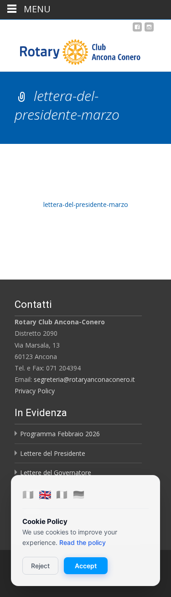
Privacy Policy (35, 390)
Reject (40, 566)
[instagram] (149, 30)
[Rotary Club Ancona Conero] (71, 50)
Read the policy (82, 542)
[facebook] (137, 30)
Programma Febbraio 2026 (60, 433)
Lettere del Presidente (52, 453)
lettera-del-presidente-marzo (85, 204)
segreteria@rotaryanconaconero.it (84, 379)
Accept (86, 566)
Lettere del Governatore (55, 472)
